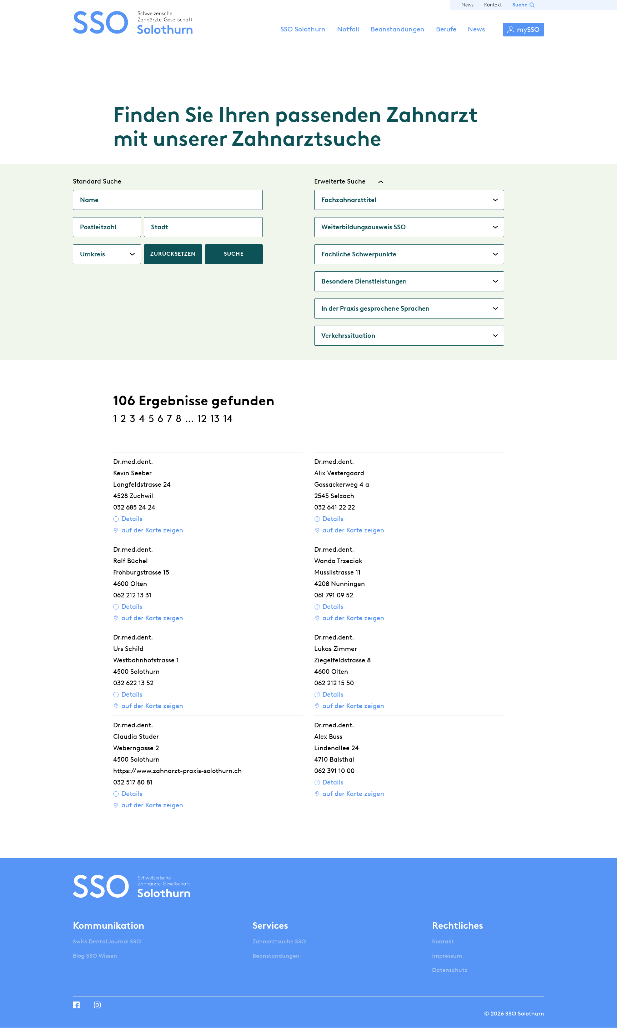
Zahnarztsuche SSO (279, 941)
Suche (519, 5)
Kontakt (493, 5)
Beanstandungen (398, 29)
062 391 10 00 (334, 771)
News (467, 5)
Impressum (447, 955)
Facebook (76, 1004)
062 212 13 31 (132, 595)
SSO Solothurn (303, 29)
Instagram (97, 1005)
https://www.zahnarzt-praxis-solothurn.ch (177, 771)
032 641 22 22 (334, 507)
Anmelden (523, 29)
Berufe (446, 29)
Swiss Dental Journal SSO (107, 941)
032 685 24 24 (134, 507)
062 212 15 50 (334, 683)
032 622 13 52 (133, 683)
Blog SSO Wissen (95, 955)
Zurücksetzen (173, 254)
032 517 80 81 (132, 782)
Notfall (348, 29)
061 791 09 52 (333, 595)
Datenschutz (449, 970)
